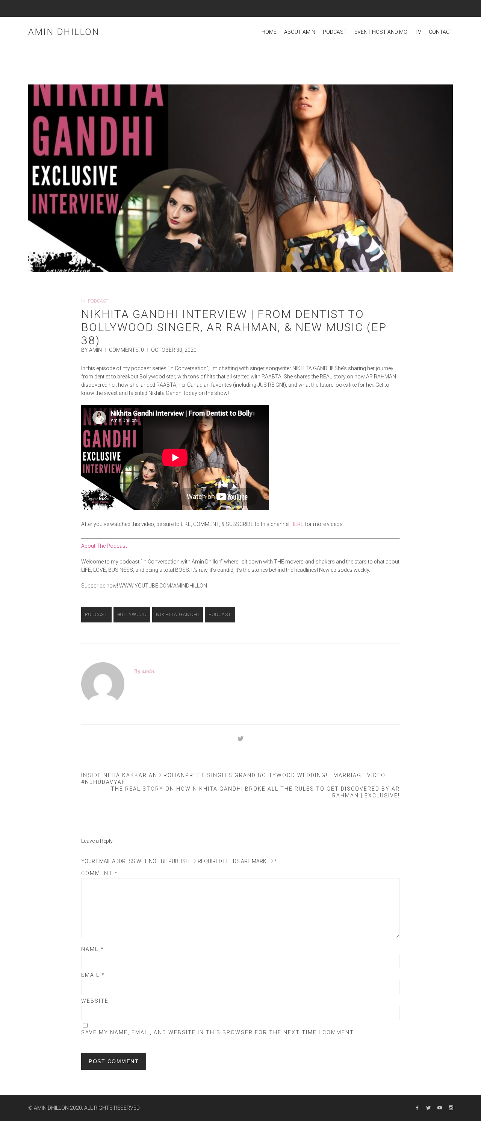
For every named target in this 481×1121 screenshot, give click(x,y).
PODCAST (98, 301)
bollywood (132, 614)
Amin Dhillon (63, 32)
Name (92, 949)
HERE (297, 524)
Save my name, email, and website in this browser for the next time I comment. (218, 1032)
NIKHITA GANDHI (177, 614)
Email (93, 975)
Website (95, 1001)
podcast (220, 614)
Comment (99, 873)
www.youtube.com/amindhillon (162, 586)
